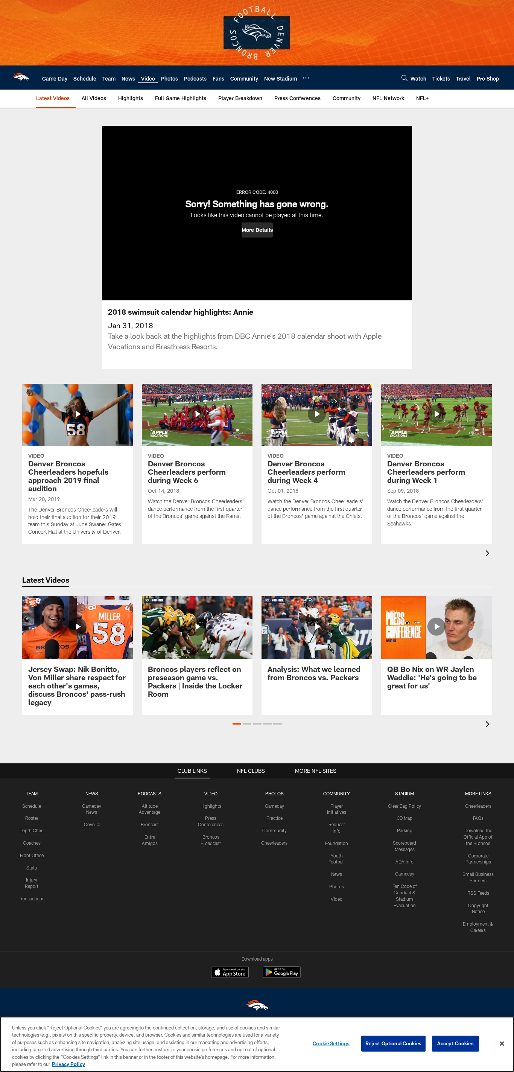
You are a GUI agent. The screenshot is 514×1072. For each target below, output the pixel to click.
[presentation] (489, 554)
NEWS (91, 793)
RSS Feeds (478, 892)
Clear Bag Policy (404, 806)
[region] (257, 1044)
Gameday (274, 806)
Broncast (150, 824)
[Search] (404, 78)
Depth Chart (32, 830)
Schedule (31, 806)
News (336, 874)
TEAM (32, 793)
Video (336, 898)
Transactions (31, 898)
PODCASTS (149, 793)
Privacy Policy (68, 1064)
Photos (336, 886)
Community (274, 830)
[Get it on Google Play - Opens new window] (281, 976)
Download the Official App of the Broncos (478, 837)
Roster (31, 818)
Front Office (32, 855)
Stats (31, 867)
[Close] (502, 1043)
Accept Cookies (455, 1043)
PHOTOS (274, 793)
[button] (257, 230)
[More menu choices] (306, 78)
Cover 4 (92, 824)
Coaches (32, 842)
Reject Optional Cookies (393, 1043)
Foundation (336, 843)
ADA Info (404, 861)
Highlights (211, 806)
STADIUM (404, 793)
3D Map (404, 818)
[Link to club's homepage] (21, 78)
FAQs (478, 818)
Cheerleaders (274, 842)
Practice (274, 818)
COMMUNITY (336, 793)
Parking (404, 830)
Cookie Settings (331, 1043)
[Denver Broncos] (257, 1007)
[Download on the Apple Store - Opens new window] (229, 973)
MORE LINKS (478, 793)
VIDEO (210, 793)
